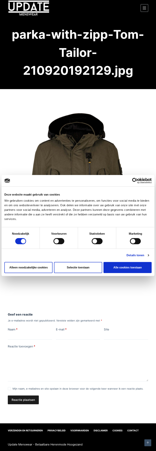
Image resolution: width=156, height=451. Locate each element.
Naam (13, 329)
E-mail (61, 329)
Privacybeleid (57, 430)
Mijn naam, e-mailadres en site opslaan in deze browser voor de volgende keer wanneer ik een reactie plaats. (78, 388)
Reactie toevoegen (21, 346)
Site (106, 329)
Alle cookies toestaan (127, 267)
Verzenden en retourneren (25, 430)
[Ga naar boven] (147, 442)
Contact (133, 430)
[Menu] (144, 8)
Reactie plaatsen (23, 400)
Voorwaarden (79, 430)
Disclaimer (101, 430)
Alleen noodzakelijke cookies (28, 267)
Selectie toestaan (78, 267)
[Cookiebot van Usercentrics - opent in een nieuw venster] (135, 181)
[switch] (58, 241)
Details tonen (135, 255)
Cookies (117, 430)
